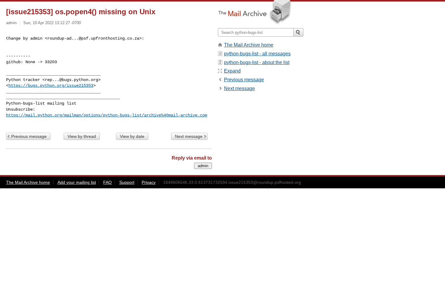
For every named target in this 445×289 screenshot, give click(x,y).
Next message (189, 136)
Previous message (29, 136)
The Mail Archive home (248, 44)
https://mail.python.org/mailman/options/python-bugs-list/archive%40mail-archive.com (106, 115)
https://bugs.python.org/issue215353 (50, 85)
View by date (132, 136)
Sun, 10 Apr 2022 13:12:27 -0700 (52, 23)
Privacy (149, 182)
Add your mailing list (77, 182)
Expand (232, 70)
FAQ (107, 182)
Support (126, 182)
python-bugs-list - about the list (256, 62)
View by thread (82, 136)
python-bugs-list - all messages (257, 53)
